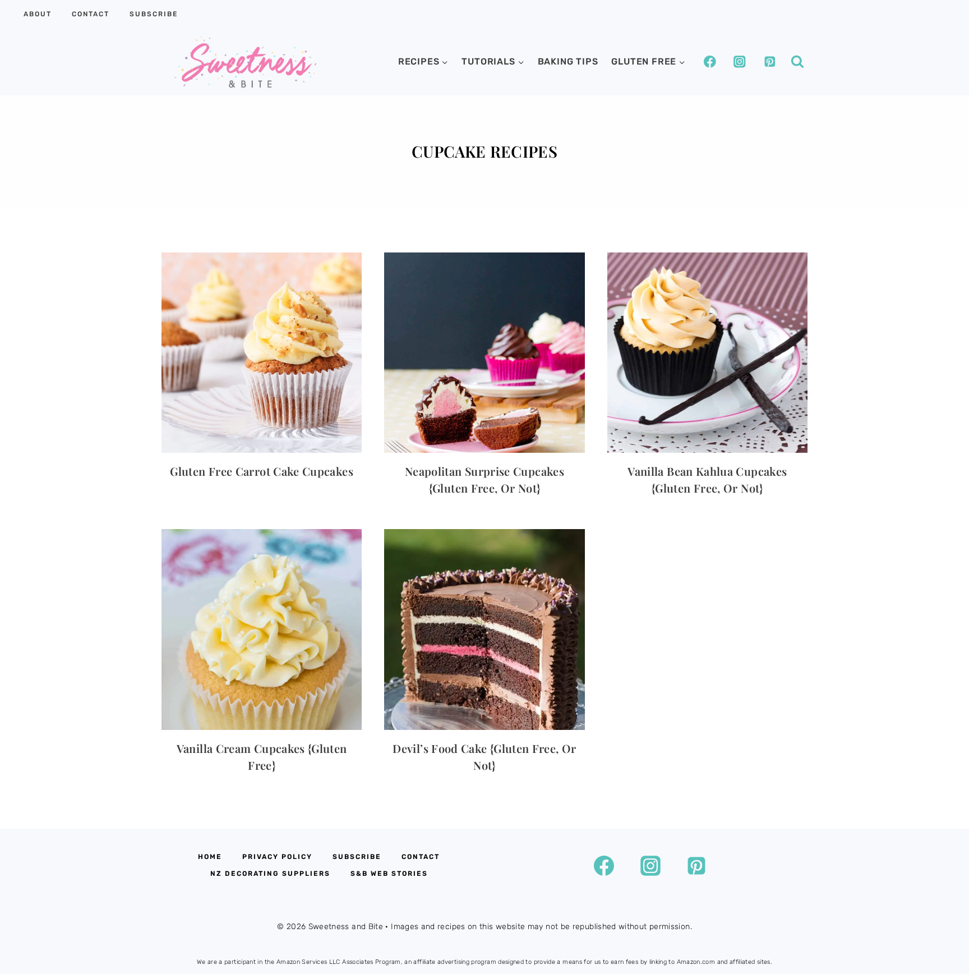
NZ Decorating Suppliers (270, 873)
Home (210, 857)
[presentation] (262, 352)
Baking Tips (568, 61)
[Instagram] (739, 61)
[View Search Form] (797, 62)
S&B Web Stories (389, 873)
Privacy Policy (277, 857)
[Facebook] (710, 61)
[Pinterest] (770, 61)
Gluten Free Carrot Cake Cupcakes (261, 471)
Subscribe (154, 14)
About (38, 14)
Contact (90, 14)
